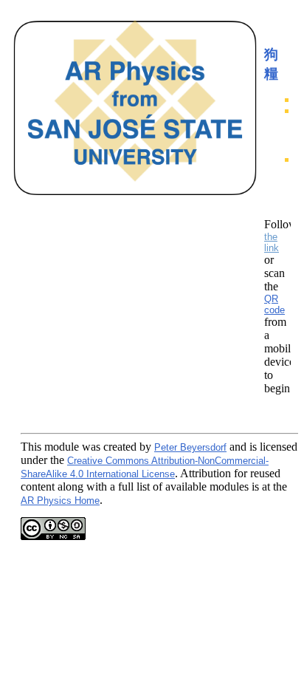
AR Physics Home (60, 500)
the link (271, 242)
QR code (274, 304)
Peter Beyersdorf (190, 447)
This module (50, 446)
